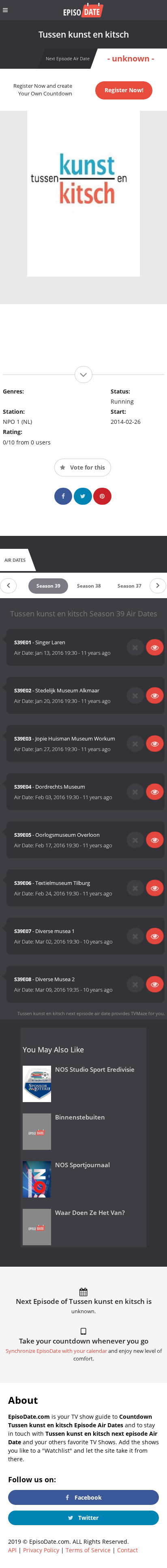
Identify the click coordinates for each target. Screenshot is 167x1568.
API (12, 1550)
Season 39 (48, 585)
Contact (127, 1550)
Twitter (87, 1517)
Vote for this (87, 467)
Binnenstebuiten (80, 1117)
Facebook (87, 1497)
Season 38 (89, 585)
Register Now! (124, 90)
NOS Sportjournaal (82, 1165)
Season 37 (129, 585)
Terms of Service (88, 1550)
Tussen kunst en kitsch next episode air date (63, 1013)
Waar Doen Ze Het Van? (90, 1213)
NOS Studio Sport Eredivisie (95, 1069)
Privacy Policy (41, 1550)
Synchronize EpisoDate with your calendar (56, 1351)
